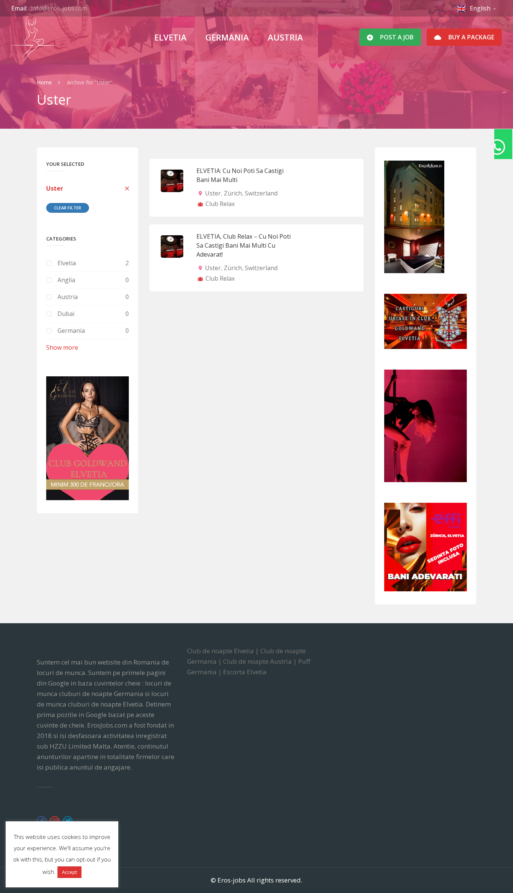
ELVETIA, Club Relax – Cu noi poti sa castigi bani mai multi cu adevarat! (243, 245)
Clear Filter (67, 207)
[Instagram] (54, 820)
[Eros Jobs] (33, 39)
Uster (54, 188)
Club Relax (220, 204)
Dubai (65, 314)
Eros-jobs (231, 880)
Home (45, 82)
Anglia (66, 280)
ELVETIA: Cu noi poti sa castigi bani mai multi (240, 175)
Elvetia (170, 37)
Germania (227, 37)
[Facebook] (41, 820)
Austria (285, 37)
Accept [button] (69, 872)
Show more (62, 347)
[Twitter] (67, 820)
